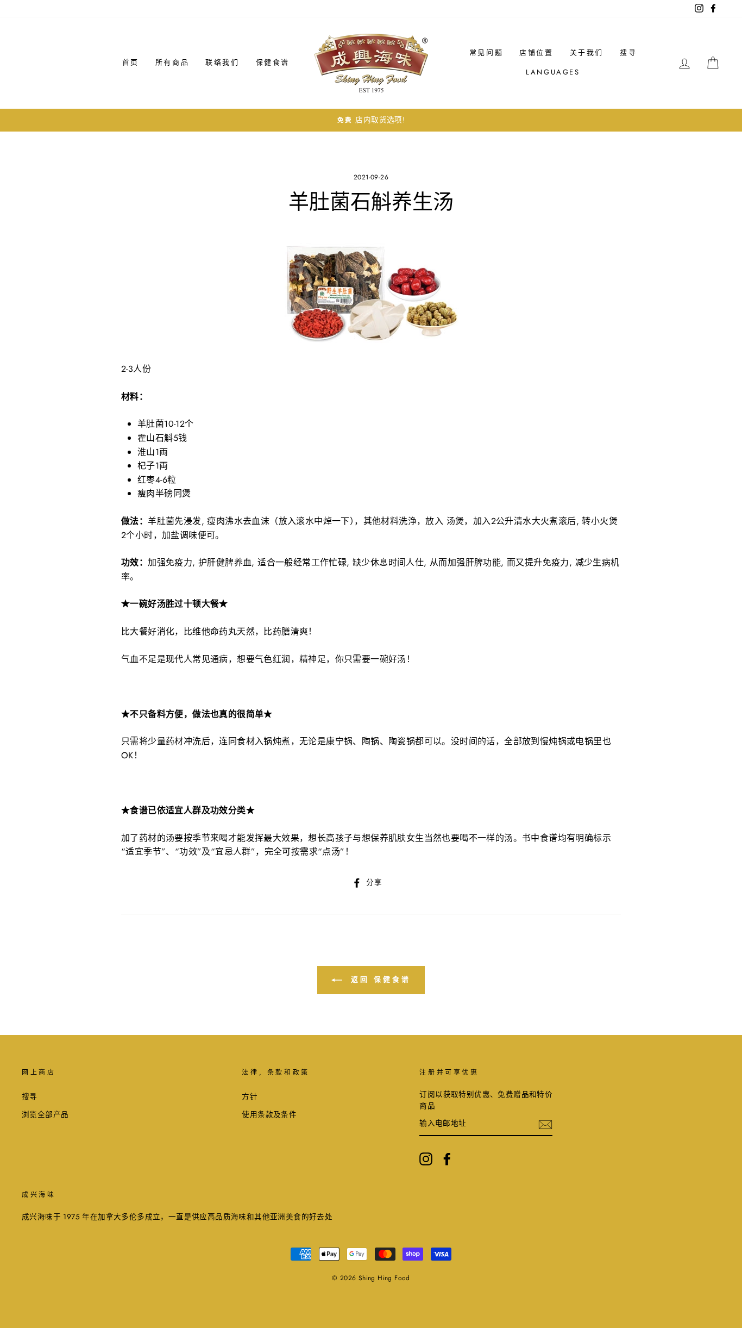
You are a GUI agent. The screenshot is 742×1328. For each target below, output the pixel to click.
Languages (553, 72)
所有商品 (172, 62)
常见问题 (486, 52)
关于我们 (586, 52)
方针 (249, 1096)
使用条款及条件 (269, 1114)
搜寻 (628, 52)
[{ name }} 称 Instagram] (425, 1158)
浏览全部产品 (45, 1114)
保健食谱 (273, 62)
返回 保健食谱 (378, 979)
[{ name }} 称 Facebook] (447, 1158)
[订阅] (545, 1124)
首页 (130, 62)
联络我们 (222, 62)
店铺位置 (536, 52)
